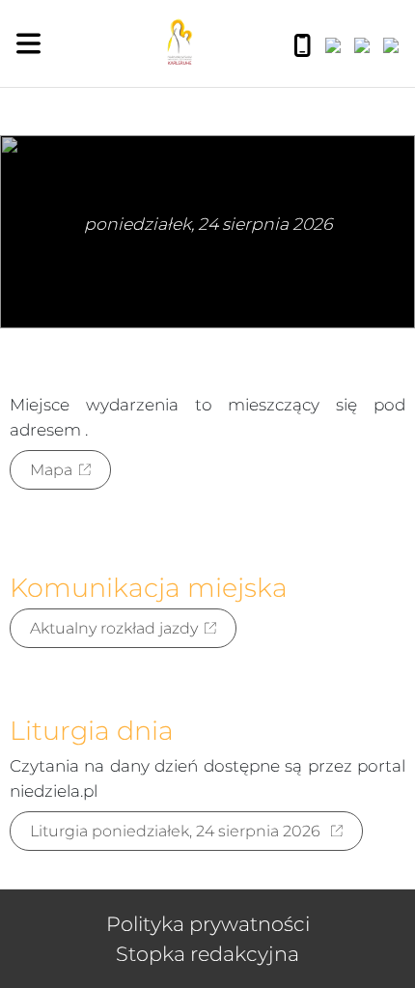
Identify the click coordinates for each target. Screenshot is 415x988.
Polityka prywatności (208, 924)
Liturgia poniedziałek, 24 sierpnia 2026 (177, 831)
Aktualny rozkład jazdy (114, 628)
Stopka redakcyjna (207, 954)
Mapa (51, 470)
